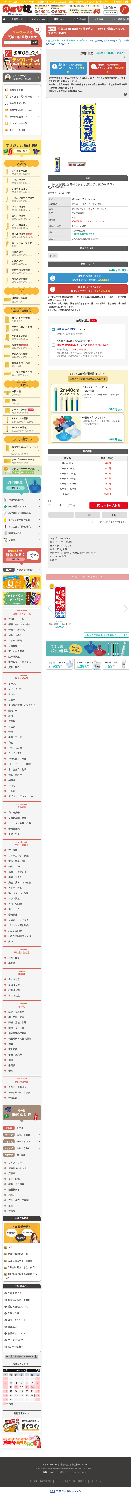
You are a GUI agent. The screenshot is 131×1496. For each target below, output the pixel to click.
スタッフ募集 (15, 640)
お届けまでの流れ (18, 103)
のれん (11, 1194)
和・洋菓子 (14, 812)
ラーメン (12, 683)
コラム (11, 1247)
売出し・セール (16, 619)
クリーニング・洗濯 (18, 855)
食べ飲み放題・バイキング (21, 705)
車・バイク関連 (16, 651)
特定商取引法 (46, 1481)
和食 (10, 742)
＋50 (114, 515)
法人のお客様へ (15, 1346)
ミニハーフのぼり (17, 1087)
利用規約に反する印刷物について (20, 1276)
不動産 (11, 963)
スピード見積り (17, 130)
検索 (34, 42)
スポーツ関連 (15, 903)
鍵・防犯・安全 (16, 1017)
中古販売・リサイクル (19, 662)
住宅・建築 (14, 957)
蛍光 (10, 1070)
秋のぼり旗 (14, 990)
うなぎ (11, 726)
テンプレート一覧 (18, 123)
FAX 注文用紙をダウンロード (21, 1356)
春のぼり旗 (14, 979)
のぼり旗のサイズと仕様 (20, 1260)
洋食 (10, 731)
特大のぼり (14, 1097)
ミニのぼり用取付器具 (19, 526)
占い (10, 941)
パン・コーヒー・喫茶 (19, 764)
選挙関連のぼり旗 (17, 1033)
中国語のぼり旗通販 (75, 40)
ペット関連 (14, 898)
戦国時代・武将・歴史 (19, 1038)
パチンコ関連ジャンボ (19, 936)
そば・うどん (15, 689)
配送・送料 (13, 1313)
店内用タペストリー (18, 1168)
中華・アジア (15, 737)
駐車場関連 (14, 656)
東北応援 (12, 1049)
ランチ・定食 (15, 753)
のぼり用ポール (16, 499)
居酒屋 (11, 699)
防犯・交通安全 (16, 1011)
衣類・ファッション (18, 871)
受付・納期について (18, 1306)
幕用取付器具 (15, 533)
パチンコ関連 (15, 930)
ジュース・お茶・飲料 (19, 823)
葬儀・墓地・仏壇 (17, 1022)
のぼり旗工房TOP (54, 40)
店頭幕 (11, 1173)
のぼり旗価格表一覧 (18, 1254)
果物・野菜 (14, 834)
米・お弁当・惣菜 (17, 769)
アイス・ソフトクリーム (20, 796)
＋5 (61, 515)
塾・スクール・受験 (18, 893)
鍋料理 (11, 780)
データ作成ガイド (18, 116)
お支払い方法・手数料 (19, 1299)
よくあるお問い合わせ (21, 96)
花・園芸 (12, 850)
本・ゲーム (14, 909)
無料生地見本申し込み (21, 109)
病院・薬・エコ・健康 (19, 882)
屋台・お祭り (15, 635)
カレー (11, 694)
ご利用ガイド (14, 1293)
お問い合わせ (95, 1481)
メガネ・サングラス (18, 920)
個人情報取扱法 (80, 1481)
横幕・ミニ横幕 (16, 1184)
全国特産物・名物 (17, 818)
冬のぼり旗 (14, 995)
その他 (11, 540)
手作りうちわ (17, 1148)
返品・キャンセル (17, 1320)
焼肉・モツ (14, 710)
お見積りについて (17, 1333)
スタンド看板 (17, 1134)
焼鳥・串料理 (15, 774)
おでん (11, 785)
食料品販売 (14, 828)
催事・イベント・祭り (19, 624)
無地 (10, 1060)
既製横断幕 (14, 1189)
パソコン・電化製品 (18, 925)
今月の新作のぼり (20, 569)
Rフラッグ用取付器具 (19, 519)
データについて (15, 1340)
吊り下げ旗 (14, 1178)
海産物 (11, 721)
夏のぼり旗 (14, 984)
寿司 (10, 715)
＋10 (88, 515)
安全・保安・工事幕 (18, 1200)
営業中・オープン (17, 629)
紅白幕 (14, 1128)
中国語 (11, 1065)
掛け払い (12, 1326)
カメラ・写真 (15, 887)
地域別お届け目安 (117, 270)
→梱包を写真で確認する (83, 234)
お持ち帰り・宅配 (17, 758)
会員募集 (12, 645)
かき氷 (11, 791)
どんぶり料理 (15, 748)
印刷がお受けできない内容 (21, 1267)
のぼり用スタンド (17, 506)
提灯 (10, 1205)
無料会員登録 (16, 89)
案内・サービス (16, 1027)
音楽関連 (12, 914)
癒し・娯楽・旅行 (17, 861)
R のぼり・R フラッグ (19, 1092)
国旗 (10, 1043)
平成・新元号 (15, 1054)
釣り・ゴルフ (15, 866)
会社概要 (34, 1481)
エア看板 (15, 1154)
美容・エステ (15, 877)
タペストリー (15, 1162)
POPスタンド (17, 1141)
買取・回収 (14, 667)
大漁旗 (11, 1211)
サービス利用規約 (62, 1481)
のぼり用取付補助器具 (19, 513)
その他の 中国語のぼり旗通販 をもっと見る (106, 635)
